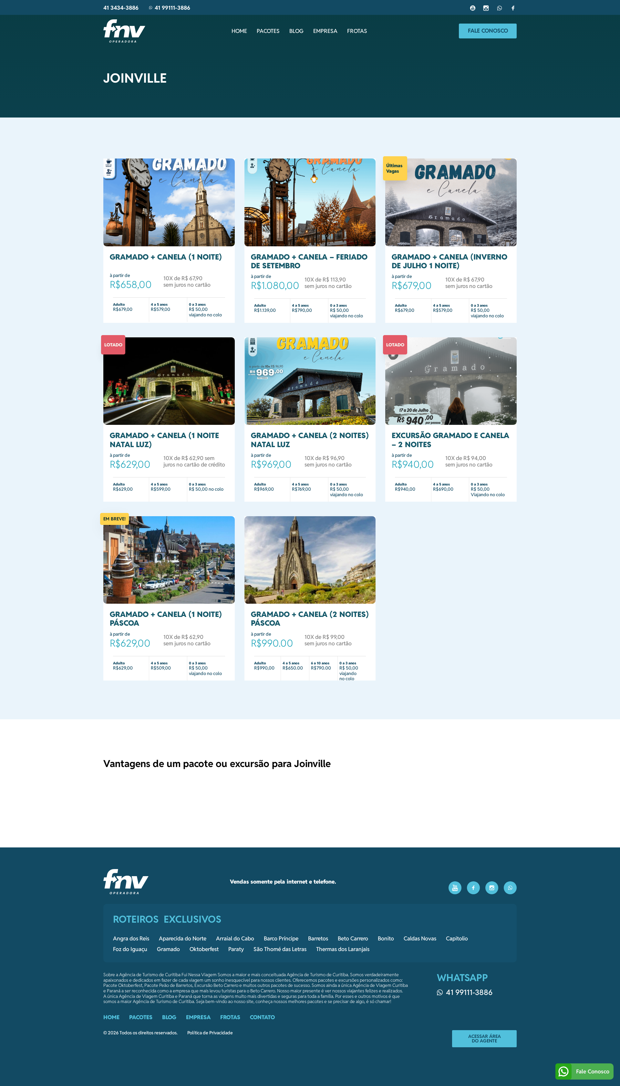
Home (239, 31)
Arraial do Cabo (235, 938)
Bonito (386, 938)
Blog (296, 31)
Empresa (325, 31)
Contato (262, 1017)
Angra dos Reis (131, 938)
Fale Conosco (488, 30)
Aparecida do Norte (182, 938)
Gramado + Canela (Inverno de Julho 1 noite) (449, 261)
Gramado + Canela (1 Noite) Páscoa (166, 619)
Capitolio (457, 938)
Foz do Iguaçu (130, 949)
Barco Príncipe (281, 938)
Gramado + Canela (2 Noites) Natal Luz (310, 440)
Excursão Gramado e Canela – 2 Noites (450, 440)
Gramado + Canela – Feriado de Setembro (309, 261)
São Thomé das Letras (279, 949)
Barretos (318, 938)
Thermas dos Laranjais (342, 949)
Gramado (168, 949)
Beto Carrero (353, 938)
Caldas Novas (420, 938)
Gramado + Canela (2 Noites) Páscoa (310, 619)
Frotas (357, 31)
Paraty (236, 949)
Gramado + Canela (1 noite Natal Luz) (164, 440)
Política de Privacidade (210, 1033)
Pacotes (268, 31)
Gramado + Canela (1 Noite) (166, 257)
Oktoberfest (204, 949)
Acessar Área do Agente (484, 1038)
